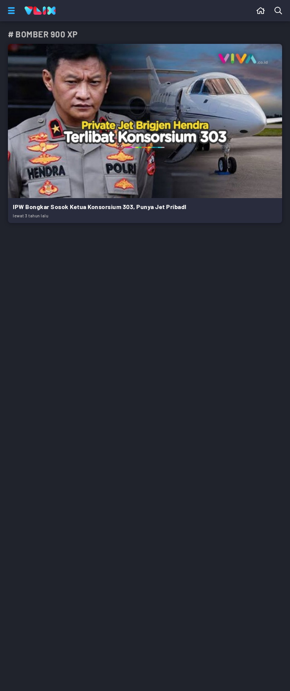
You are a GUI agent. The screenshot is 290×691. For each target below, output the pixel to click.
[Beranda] (260, 10)
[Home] (40, 10)
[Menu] (10, 10)
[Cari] (280, 10)
